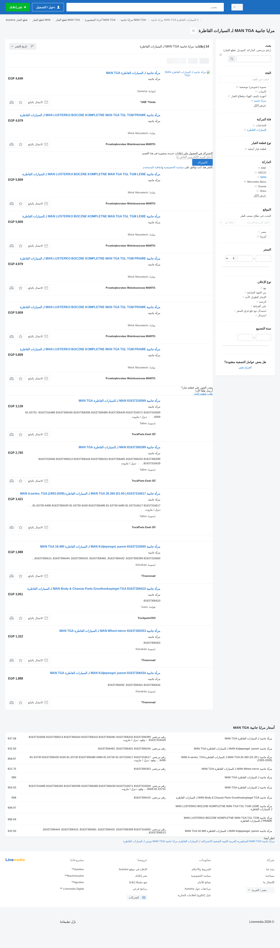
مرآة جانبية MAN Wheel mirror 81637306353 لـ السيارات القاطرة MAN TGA (109, 630)
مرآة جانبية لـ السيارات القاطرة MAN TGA (133, 73)
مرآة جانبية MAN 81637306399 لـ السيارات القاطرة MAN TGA (119, 447)
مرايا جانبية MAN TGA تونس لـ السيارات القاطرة (150, 841)
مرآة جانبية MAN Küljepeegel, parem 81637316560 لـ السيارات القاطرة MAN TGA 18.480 (100, 546)
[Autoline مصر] (261, 7)
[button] (20, 102)
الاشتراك (202, 162)
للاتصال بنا (268, 882)
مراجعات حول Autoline (198, 888)
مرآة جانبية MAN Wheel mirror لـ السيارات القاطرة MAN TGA (237, 768)
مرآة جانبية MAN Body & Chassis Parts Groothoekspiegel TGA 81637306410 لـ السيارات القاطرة (93, 588)
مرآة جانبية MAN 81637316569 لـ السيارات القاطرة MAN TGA (119, 400)
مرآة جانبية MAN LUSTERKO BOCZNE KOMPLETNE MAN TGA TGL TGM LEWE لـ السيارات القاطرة (91, 174)
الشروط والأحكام (201, 869)
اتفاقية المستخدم (152, 167)
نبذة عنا (270, 869)
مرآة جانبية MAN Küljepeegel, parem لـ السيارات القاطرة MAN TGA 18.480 (228, 830)
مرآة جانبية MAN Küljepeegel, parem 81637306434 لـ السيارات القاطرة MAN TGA (105, 673)
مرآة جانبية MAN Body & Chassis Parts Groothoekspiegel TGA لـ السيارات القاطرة (224, 797)
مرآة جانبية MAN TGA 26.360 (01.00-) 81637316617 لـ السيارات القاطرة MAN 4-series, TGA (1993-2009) (90, 493)
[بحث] (220, 7)
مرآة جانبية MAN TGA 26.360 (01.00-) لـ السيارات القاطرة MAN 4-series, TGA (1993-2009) (226, 759)
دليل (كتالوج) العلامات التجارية (194, 895)
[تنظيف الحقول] (220, 54)
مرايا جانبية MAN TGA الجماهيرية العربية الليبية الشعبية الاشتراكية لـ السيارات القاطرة (226, 841)
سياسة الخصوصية (174, 167)
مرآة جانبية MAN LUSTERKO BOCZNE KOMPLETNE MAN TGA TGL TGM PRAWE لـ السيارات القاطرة (90, 115)
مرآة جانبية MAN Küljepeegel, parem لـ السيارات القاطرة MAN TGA (233, 748)
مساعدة (270, 875)
